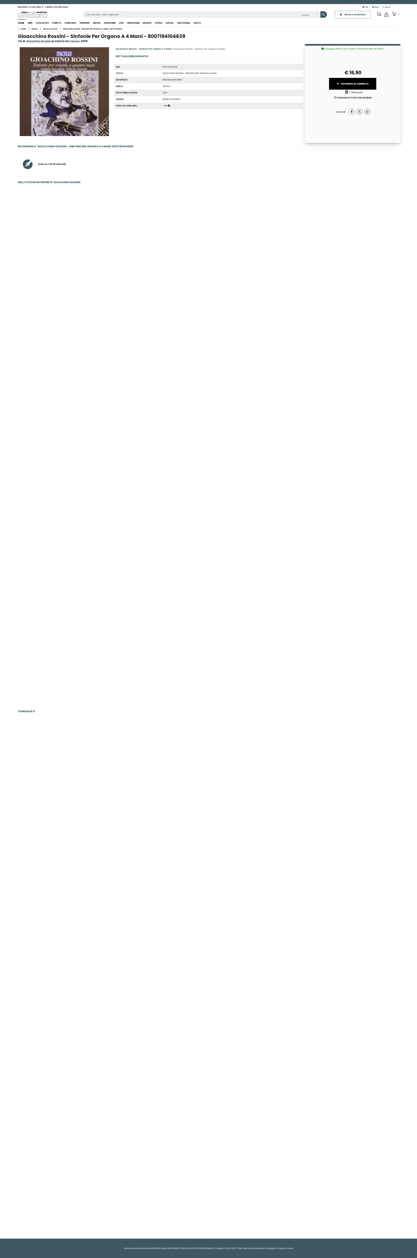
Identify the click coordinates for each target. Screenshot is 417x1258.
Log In (387, 7)
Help (376, 7)
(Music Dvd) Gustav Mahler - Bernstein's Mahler (208, 1114)
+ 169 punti (355, 92)
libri (30, 22)
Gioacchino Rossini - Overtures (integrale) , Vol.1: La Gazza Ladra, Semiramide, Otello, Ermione (208, 500)
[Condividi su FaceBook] (352, 112)
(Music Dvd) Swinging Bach (208, 857)
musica (147, 22)
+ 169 (165, 105)
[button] (395, 14)
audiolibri (110, 22)
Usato (197, 22)
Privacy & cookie (285, 1248)
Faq (366, 7)
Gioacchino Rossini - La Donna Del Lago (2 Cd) (208, 671)
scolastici (42, 22)
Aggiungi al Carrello (354, 83)
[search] (323, 14)
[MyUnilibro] (386, 14)
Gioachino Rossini (38, 41)
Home (21, 22)
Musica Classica (171, 99)
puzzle (158, 22)
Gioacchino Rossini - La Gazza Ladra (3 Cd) (208, 414)
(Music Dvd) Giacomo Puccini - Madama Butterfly (208, 1029)
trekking (84, 22)
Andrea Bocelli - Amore (208, 772)
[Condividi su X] (359, 112)
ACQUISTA (210, 266)
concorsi (70, 22)
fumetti (56, 22)
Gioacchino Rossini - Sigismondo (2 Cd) (208, 328)
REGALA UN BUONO (355, 14)
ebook (97, 22)
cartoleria (183, 22)
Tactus (166, 86)
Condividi (340, 111)
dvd (121, 22)
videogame (133, 22)
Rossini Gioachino (172, 79)
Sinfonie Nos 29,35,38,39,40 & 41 (208, 1200)
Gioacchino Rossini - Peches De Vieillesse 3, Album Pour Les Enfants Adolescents (209, 585)
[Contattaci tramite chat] (379, 14)
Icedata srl (272, 1248)
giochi (169, 22)
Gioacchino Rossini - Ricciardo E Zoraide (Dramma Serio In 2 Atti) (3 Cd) (208, 243)
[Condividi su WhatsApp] (367, 112)
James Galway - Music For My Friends (208, 943)
